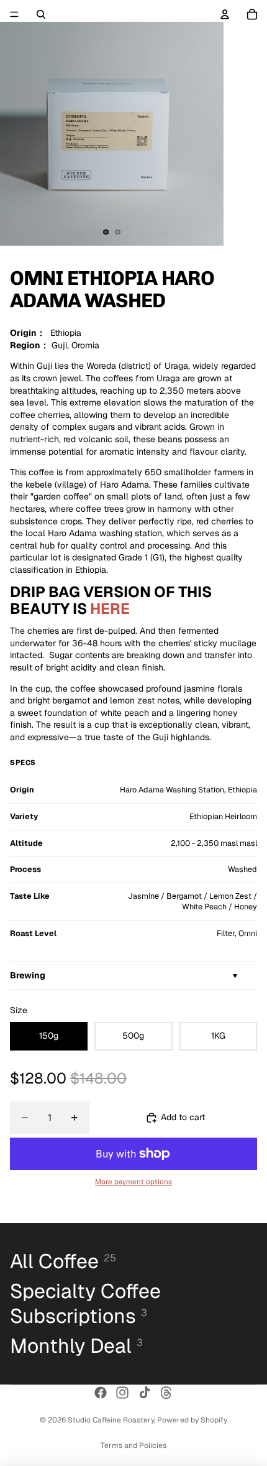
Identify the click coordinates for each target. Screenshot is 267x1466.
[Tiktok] (144, 1392)
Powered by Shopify (192, 1420)
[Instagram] (122, 1392)
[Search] (41, 14)
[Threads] (166, 1392)
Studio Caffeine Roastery (111, 1420)
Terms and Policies (133, 1445)
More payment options (133, 1181)
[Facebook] (100, 1392)
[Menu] (14, 14)
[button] (133, 976)
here (110, 608)
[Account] (224, 14)
